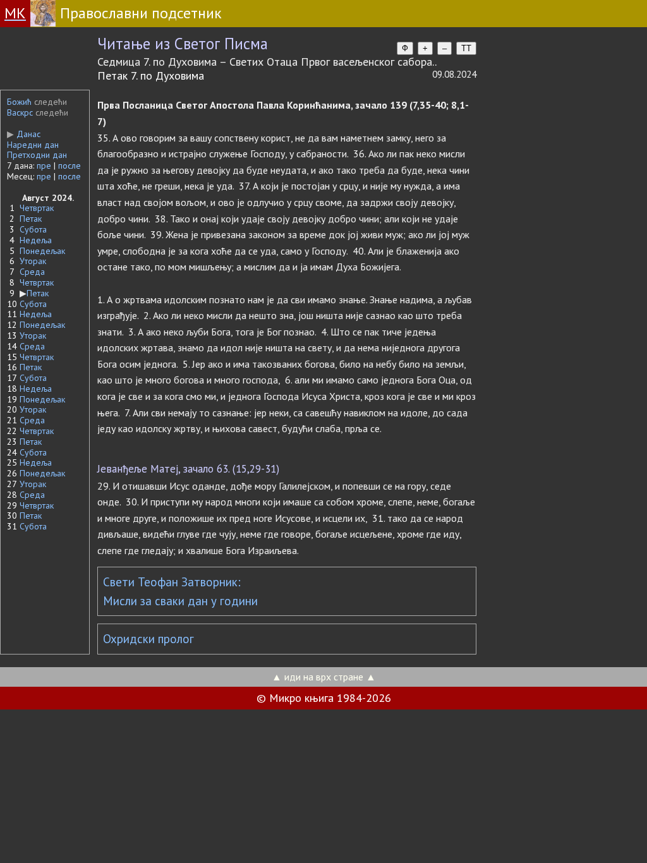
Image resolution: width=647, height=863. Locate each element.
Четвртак (37, 208)
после (69, 165)
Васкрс (20, 112)
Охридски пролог (148, 638)
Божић (19, 101)
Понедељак (42, 250)
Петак (31, 218)
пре (44, 165)
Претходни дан (37, 154)
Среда (32, 271)
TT (466, 48)
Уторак (33, 261)
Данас (23, 134)
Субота (33, 229)
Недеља (36, 240)
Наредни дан (33, 144)
